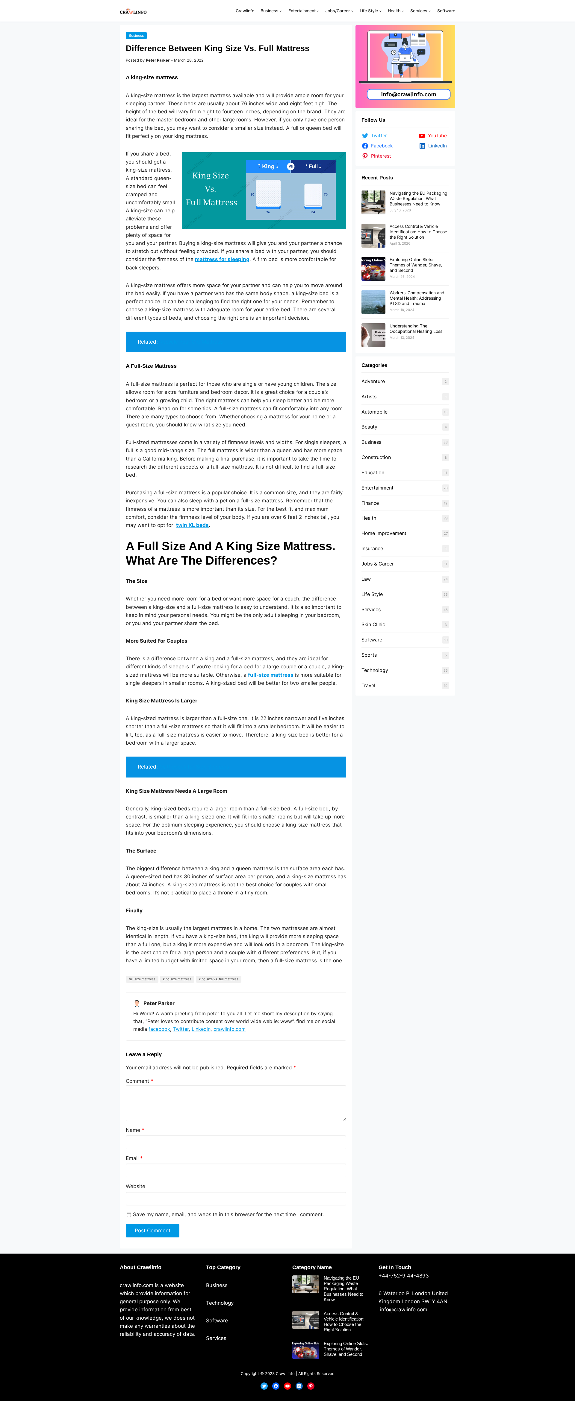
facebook (159, 1029)
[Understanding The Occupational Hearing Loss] (373, 335)
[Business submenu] (280, 11)
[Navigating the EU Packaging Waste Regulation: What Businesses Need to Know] (373, 202)
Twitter (181, 1029)
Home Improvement (383, 533)
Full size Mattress (142, 979)
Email (134, 1158)
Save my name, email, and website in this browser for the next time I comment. (228, 1214)
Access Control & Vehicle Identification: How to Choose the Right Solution (418, 232)
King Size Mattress (177, 979)
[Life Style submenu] (380, 11)
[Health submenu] (403, 11)
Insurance (372, 548)
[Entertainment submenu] (318, 11)
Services (371, 609)
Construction (376, 457)
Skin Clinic (373, 624)
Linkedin (201, 1029)
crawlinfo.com (230, 1029)
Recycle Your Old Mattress (191, 342)
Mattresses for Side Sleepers (194, 767)
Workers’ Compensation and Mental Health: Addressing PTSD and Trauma (417, 298)
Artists (368, 397)
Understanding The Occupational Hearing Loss (416, 328)
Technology (374, 670)
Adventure (373, 381)
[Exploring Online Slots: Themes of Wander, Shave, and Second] (373, 269)
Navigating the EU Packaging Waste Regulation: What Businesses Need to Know (418, 198)
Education (372, 472)
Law (366, 579)
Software (371, 640)
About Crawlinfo (140, 1267)
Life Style (372, 594)
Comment (139, 1081)
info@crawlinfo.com (403, 1309)
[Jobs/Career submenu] (352, 11)
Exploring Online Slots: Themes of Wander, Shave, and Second (416, 265)
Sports (369, 655)
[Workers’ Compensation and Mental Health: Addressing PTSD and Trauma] (373, 302)
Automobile (374, 412)
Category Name (312, 1267)
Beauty (369, 427)
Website (135, 1186)
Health (368, 518)
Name (135, 1130)
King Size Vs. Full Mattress (218, 979)
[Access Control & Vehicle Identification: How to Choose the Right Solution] (373, 236)
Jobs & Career (377, 564)
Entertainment (377, 488)
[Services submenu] (430, 11)
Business (136, 35)
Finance (370, 503)
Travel (368, 685)
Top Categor (221, 1267)
